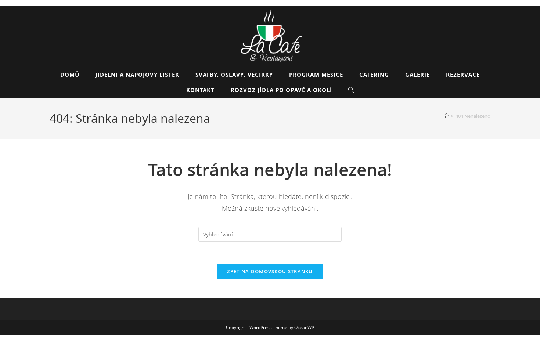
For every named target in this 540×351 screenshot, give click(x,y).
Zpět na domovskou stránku (270, 271)
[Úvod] (446, 116)
